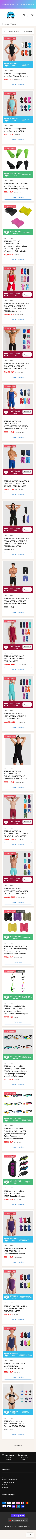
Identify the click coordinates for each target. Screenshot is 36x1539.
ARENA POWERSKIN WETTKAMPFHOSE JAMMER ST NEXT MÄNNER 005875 (16, 891)
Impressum (5, 1487)
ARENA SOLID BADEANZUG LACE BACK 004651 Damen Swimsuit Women (15, 1251)
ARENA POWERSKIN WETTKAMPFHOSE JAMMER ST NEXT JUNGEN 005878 (16, 833)
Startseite (7, 24)
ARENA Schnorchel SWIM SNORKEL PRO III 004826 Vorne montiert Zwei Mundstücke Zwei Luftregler (16, 1010)
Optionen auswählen (18, 84)
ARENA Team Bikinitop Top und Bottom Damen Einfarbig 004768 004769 (14, 1423)
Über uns (5, 1477)
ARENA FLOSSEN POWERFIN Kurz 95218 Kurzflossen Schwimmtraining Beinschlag (16, 186)
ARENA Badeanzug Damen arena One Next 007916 (15, 130)
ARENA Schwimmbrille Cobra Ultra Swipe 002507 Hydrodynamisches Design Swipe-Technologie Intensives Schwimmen (15, 1134)
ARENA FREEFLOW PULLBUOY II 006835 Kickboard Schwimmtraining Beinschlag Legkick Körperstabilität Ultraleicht (15, 246)
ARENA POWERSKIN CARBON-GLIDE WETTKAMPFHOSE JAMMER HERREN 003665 (17, 483)
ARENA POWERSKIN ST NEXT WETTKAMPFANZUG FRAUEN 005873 (15, 658)
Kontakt (4, 1485)
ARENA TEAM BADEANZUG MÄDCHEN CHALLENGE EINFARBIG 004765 (15, 1308)
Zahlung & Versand (8, 1482)
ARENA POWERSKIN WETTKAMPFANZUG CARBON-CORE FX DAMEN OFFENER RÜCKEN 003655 (15, 775)
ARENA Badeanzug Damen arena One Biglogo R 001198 (16, 75)
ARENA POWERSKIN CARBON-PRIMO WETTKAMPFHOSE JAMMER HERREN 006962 (17, 601)
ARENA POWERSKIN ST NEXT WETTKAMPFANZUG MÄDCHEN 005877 (15, 716)
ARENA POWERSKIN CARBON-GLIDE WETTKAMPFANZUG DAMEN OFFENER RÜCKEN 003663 (16, 425)
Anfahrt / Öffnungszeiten (9, 1479)
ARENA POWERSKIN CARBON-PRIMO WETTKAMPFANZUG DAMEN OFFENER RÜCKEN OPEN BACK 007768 (17, 542)
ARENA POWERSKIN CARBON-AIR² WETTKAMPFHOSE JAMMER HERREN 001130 (17, 366)
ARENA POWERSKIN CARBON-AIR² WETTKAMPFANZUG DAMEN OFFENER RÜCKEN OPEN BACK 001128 (17, 307)
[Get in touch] (28, 15)
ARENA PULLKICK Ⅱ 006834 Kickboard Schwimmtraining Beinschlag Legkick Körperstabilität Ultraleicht (15, 950)
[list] (18, 1457)
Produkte (14, 24)
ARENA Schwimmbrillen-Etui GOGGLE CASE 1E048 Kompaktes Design (14, 1193)
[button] (3, 15)
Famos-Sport (13, 1526)
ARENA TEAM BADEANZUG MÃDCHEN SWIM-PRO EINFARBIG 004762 (15, 1366)
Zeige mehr (18, 1445)
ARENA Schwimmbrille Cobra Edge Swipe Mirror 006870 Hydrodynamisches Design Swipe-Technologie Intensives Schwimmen (15, 1071)
